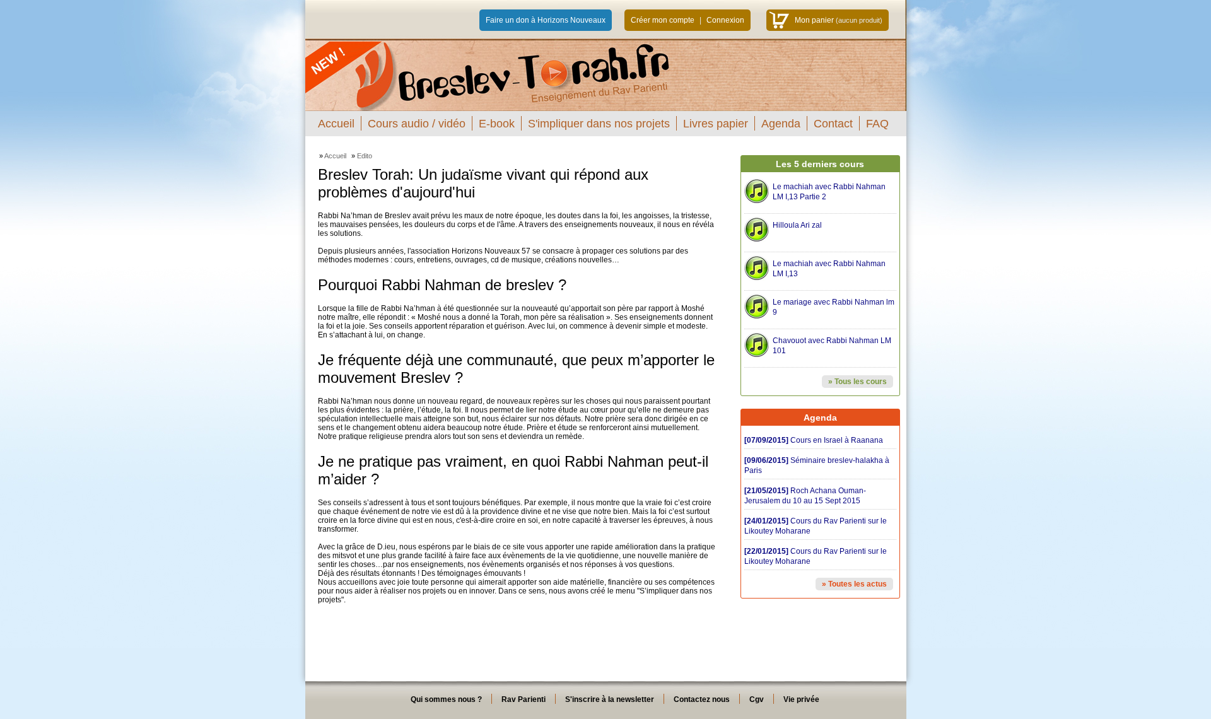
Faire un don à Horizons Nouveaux (546, 20)
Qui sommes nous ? (446, 699)
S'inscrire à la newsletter (609, 699)
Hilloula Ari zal (797, 225)
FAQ (877, 123)
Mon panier (814, 20)
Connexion (725, 20)
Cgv (756, 699)
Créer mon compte (662, 20)
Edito (364, 156)
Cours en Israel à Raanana (813, 440)
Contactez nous (702, 699)
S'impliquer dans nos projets (599, 123)
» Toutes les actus (854, 584)
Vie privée (801, 699)
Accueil (336, 123)
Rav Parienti (523, 699)
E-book (497, 123)
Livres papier (715, 123)
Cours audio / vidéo (416, 123)
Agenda (780, 123)
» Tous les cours (857, 381)
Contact (833, 123)
